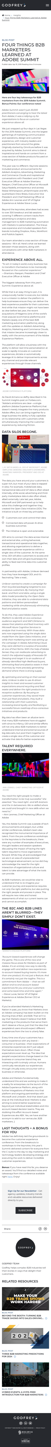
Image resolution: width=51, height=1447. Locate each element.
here (10, 1176)
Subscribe (25, 1210)
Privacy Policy (40, 1428)
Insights (17, 15)
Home (7, 15)
